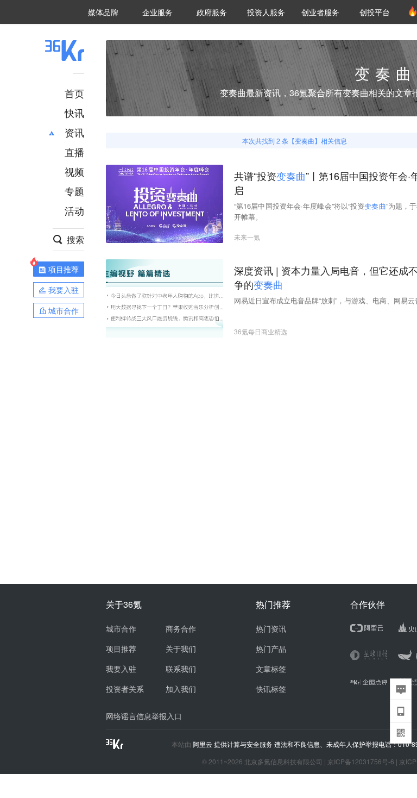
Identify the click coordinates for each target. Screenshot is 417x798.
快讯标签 (271, 688)
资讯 (74, 132)
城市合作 (121, 628)
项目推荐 (121, 648)
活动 (74, 210)
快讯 (74, 112)
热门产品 (271, 648)
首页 (74, 93)
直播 (74, 152)
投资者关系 (125, 688)
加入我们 (181, 688)
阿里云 (203, 744)
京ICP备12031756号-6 (360, 761)
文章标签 (271, 668)
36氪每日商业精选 (260, 331)
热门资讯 (271, 628)
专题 (74, 191)
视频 (74, 171)
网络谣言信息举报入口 (144, 715)
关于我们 (181, 648)
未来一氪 (247, 236)
